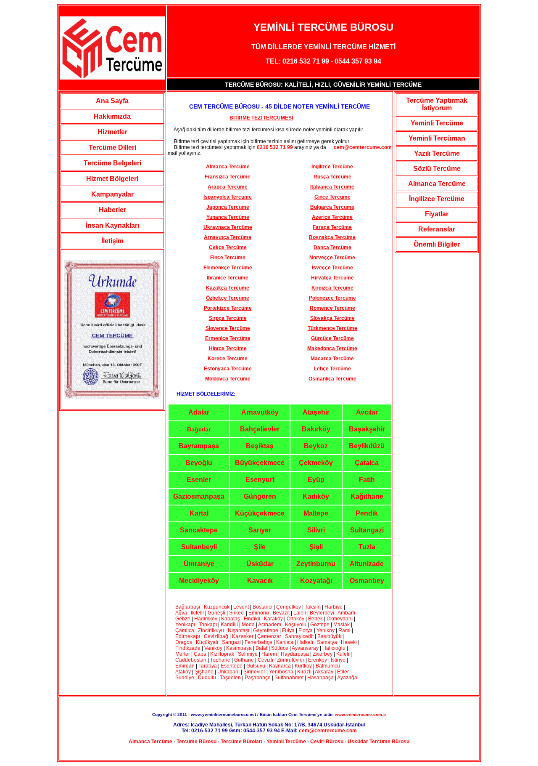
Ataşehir (316, 412)
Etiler (343, 672)
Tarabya (207, 666)
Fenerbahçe (258, 642)
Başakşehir (367, 429)
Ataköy (183, 672)
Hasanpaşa (320, 678)
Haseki (349, 642)
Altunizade (367, 563)
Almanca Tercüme (437, 183)
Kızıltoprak (222, 654)
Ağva (181, 613)
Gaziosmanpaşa (198, 496)
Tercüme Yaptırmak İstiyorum (436, 104)
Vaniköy (213, 648)
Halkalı (305, 642)
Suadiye (184, 678)
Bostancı (262, 607)
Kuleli (342, 654)
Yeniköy (325, 630)
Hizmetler (112, 132)
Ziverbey (322, 654)
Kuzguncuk (216, 607)
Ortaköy (295, 619)
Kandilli (230, 625)
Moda (248, 625)
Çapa (200, 654)
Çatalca (367, 462)
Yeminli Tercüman (437, 138)
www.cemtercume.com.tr (360, 714)
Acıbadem (269, 625)
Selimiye (248, 654)
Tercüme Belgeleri (112, 163)
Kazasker (242, 636)
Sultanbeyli (199, 547)
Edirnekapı (187, 636)
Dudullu (207, 678)
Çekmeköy (316, 462)
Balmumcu (328, 666)
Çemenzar (269, 636)
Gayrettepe (265, 630)
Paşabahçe (258, 678)
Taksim (313, 607)
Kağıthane (367, 496)
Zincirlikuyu (211, 630)
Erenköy (317, 660)
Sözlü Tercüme (437, 168)
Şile (260, 547)
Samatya (327, 642)
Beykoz (316, 445)
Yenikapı (185, 625)
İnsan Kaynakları (112, 225)
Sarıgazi (232, 642)
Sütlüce (279, 648)
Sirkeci (237, 613)
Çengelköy (288, 607)
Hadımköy (205, 619)
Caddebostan (190, 660)
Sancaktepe (199, 530)
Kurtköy (303, 666)
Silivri (316, 530)
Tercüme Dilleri (112, 147)
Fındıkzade (187, 648)
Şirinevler (254, 672)
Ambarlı (346, 613)
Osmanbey (367, 580)
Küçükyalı (207, 642)
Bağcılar (199, 429)
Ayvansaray (305, 648)
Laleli (299, 613)
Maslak (341, 625)
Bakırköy (316, 429)
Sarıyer (259, 530)
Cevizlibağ (216, 636)
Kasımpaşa (239, 648)
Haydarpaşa (295, 654)
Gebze (182, 619)
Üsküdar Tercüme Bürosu (378, 742)
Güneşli (216, 613)
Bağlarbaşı (187, 607)
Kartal (199, 513)
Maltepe (315, 513)
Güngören (260, 496)
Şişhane (204, 672)
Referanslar (436, 229)
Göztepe (320, 625)
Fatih (367, 479)
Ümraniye (199, 563)
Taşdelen (230, 678)
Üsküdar (260, 563)
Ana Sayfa (112, 100)
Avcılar (367, 412)
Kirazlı (304, 672)
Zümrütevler (290, 660)
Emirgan (185, 666)
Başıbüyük (329, 636)
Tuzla (367, 547)
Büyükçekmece (260, 462)
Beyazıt (282, 613)
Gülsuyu (255, 666)
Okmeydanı (340, 619)
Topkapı (208, 625)
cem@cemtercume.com (359, 147)
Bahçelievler (260, 429)
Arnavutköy (260, 412)
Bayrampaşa (199, 445)
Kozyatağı (316, 580)
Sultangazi (367, 530)
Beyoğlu (198, 462)
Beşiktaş (260, 445)
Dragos (183, 642)
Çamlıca (184, 630)
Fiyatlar (436, 214)
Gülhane (244, 660)
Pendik (367, 513)
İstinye (338, 660)
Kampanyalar (112, 194)
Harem (269, 654)
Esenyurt (259, 479)
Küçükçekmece (260, 513)
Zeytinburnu (315, 563)
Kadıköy (316, 496)
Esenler (199, 479)
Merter (182, 654)
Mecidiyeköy (199, 580)
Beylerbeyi (322, 613)
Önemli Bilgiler (437, 244)
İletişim (112, 241)
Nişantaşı (238, 630)
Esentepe (232, 666)
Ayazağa (347, 678)
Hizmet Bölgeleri (112, 178)
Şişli (316, 547)
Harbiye (333, 607)
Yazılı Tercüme (437, 153)
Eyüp (316, 479)
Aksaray (324, 672)
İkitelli (197, 613)
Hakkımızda (112, 116)
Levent (241, 607)
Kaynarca (280, 666)
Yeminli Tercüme (437, 123)
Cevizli (266, 660)
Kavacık (260, 580)
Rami (345, 630)
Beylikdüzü (367, 445)
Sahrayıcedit (299, 636)
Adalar (198, 412)
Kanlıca (284, 642)
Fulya (288, 630)
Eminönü (258, 613)
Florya (305, 630)
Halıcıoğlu (333, 648)
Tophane (220, 660)
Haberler (112, 209)
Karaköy (274, 619)
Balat (261, 648)
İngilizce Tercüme (436, 198)
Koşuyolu (295, 625)
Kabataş (230, 619)
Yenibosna (281, 672)
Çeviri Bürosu (326, 742)
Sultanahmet (288, 678)
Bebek (315, 619)
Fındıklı (252, 619)
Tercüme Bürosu (196, 742)
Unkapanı (228, 672)
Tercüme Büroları (241, 742)
